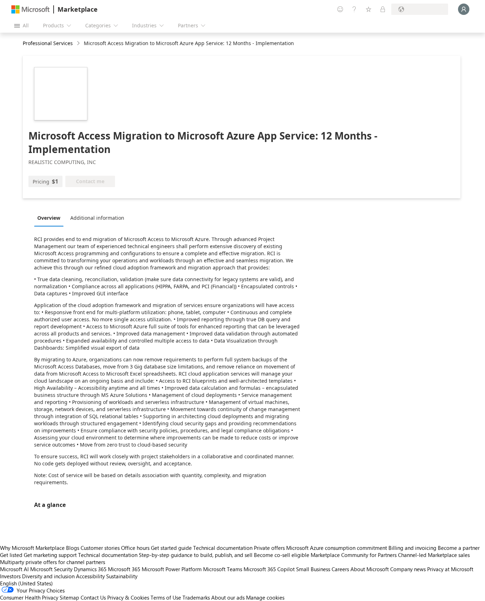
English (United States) (26, 583)
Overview (48, 217)
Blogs (72, 547)
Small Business (313, 569)
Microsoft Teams (222, 569)
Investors (10, 576)
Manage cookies (265, 597)
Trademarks (196, 597)
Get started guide (171, 547)
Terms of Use (166, 597)
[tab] (50, 217)
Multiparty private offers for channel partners (52, 562)
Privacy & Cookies (128, 597)
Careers (340, 569)
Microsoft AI (14, 569)
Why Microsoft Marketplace (32, 547)
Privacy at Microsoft (450, 569)
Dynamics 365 (90, 569)
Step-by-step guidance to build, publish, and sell (195, 554)
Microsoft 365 (124, 569)
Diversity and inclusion (48, 576)
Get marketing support (50, 554)
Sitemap (69, 597)
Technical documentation (222, 547)
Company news (408, 569)
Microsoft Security (51, 569)
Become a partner (459, 547)
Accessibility (90, 576)
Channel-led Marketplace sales (434, 554)
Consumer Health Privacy (29, 597)
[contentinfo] (79, 43)
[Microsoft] (30, 9)
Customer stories (100, 547)
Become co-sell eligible (281, 554)
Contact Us (93, 597)
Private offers (269, 547)
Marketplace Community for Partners (354, 554)
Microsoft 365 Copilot (269, 569)
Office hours (135, 547)
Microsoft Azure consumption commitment (337, 547)
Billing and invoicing (412, 547)
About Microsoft (369, 569)
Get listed (11, 554)
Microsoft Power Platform (172, 569)
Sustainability (121, 576)
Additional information (97, 217)
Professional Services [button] (48, 43)
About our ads (228, 597)
